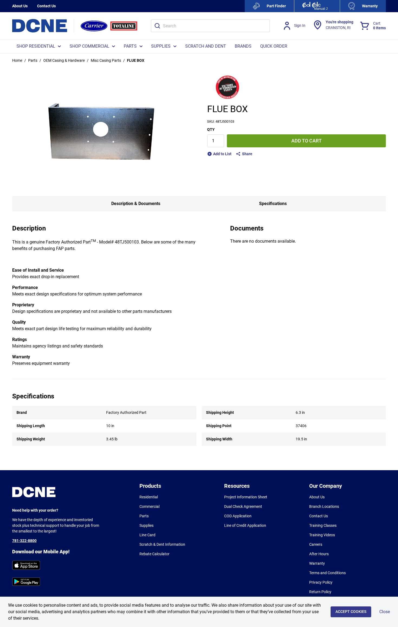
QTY (211, 129)
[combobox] (210, 25)
